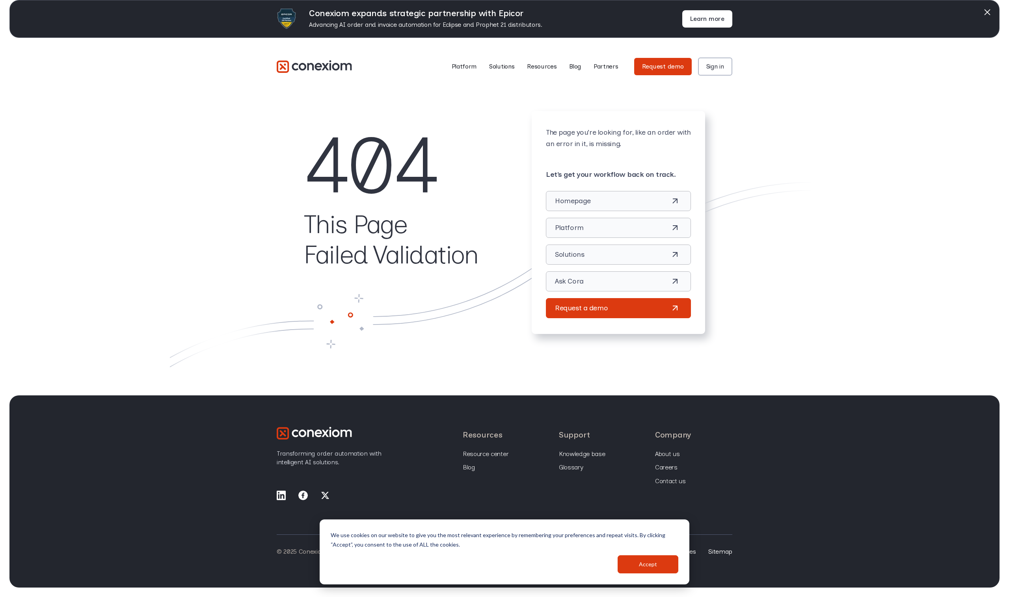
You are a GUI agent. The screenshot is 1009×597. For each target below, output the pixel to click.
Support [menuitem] (574, 434)
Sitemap (720, 551)
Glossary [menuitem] (571, 467)
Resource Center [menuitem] (485, 454)
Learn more (707, 18)
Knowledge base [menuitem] (582, 454)
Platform (464, 66)
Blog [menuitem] (469, 467)
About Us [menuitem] (667, 454)
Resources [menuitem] (482, 434)
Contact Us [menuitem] (670, 481)
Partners (606, 66)
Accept (648, 564)
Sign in (715, 66)
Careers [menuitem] (666, 467)
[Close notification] (987, 12)
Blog (575, 66)
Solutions (501, 66)
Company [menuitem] (673, 434)
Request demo (663, 66)
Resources (542, 66)
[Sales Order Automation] (314, 66)
